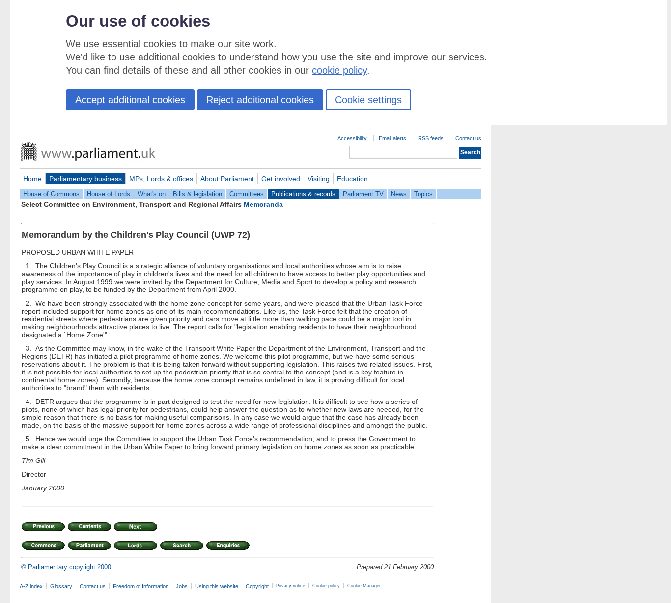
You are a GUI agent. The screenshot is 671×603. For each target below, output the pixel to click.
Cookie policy (326, 585)
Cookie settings (368, 99)
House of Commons (51, 194)
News (399, 194)
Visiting (319, 179)
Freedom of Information (140, 586)
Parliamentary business (85, 179)
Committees (246, 194)
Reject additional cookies (260, 99)
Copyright (257, 586)
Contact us (468, 138)
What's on (152, 194)
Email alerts (392, 138)
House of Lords (108, 194)
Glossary (61, 586)
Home (32, 179)
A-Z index (31, 586)
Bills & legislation (197, 194)
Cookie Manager (364, 585)
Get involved (280, 179)
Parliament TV (363, 194)
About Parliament (227, 179)
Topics (423, 194)
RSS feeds (431, 138)
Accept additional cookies (130, 99)
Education (352, 179)
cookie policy (339, 70)
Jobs (182, 586)
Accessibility (352, 138)
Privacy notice (290, 585)
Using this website (216, 586)
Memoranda (263, 204)
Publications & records (303, 194)
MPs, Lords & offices (161, 179)
